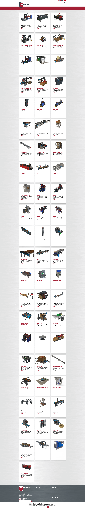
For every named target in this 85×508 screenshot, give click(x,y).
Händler (62, 5)
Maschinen (50, 5)
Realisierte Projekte (55, 5)
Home (65, 7)
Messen (65, 5)
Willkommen (41, 5)
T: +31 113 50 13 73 (37, 493)
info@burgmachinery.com (38, 496)
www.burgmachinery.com (37, 497)
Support (59, 5)
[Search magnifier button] (65, 2)
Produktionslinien (46, 5)
